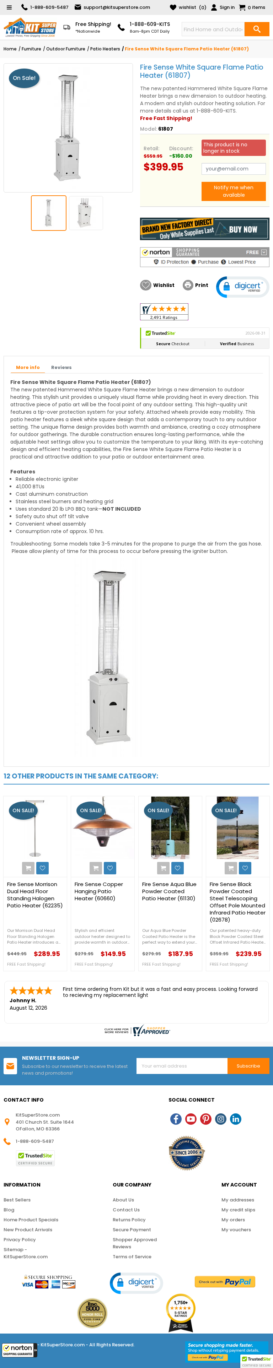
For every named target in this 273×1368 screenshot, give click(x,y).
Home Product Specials (31, 1219)
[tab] (28, 368)
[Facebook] (176, 1119)
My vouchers (236, 1229)
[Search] (257, 29)
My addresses (237, 1199)
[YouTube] (191, 1119)
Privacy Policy (20, 1239)
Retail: (151, 148)
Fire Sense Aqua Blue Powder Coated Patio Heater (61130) (169, 891)
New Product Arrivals (28, 1229)
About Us (123, 1199)
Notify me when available (233, 191)
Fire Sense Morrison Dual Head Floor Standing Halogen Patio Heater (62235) (35, 895)
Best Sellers (17, 1199)
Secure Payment (132, 1229)
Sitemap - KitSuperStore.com (26, 1253)
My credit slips (238, 1209)
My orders (233, 1219)
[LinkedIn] (235, 1119)
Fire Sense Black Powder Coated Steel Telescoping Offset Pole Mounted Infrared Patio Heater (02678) (238, 902)
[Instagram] (220, 1119)
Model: (148, 128)
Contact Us (126, 1209)
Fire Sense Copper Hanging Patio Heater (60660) (99, 891)
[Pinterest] (206, 1119)
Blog (9, 1209)
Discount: (181, 148)
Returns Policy (129, 1219)
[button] (19, 1350)
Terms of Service (132, 1256)
